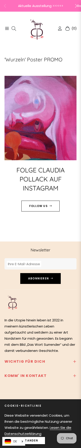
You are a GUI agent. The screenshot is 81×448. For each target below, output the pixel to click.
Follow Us (38, 206)
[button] (76, 6)
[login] (58, 28)
